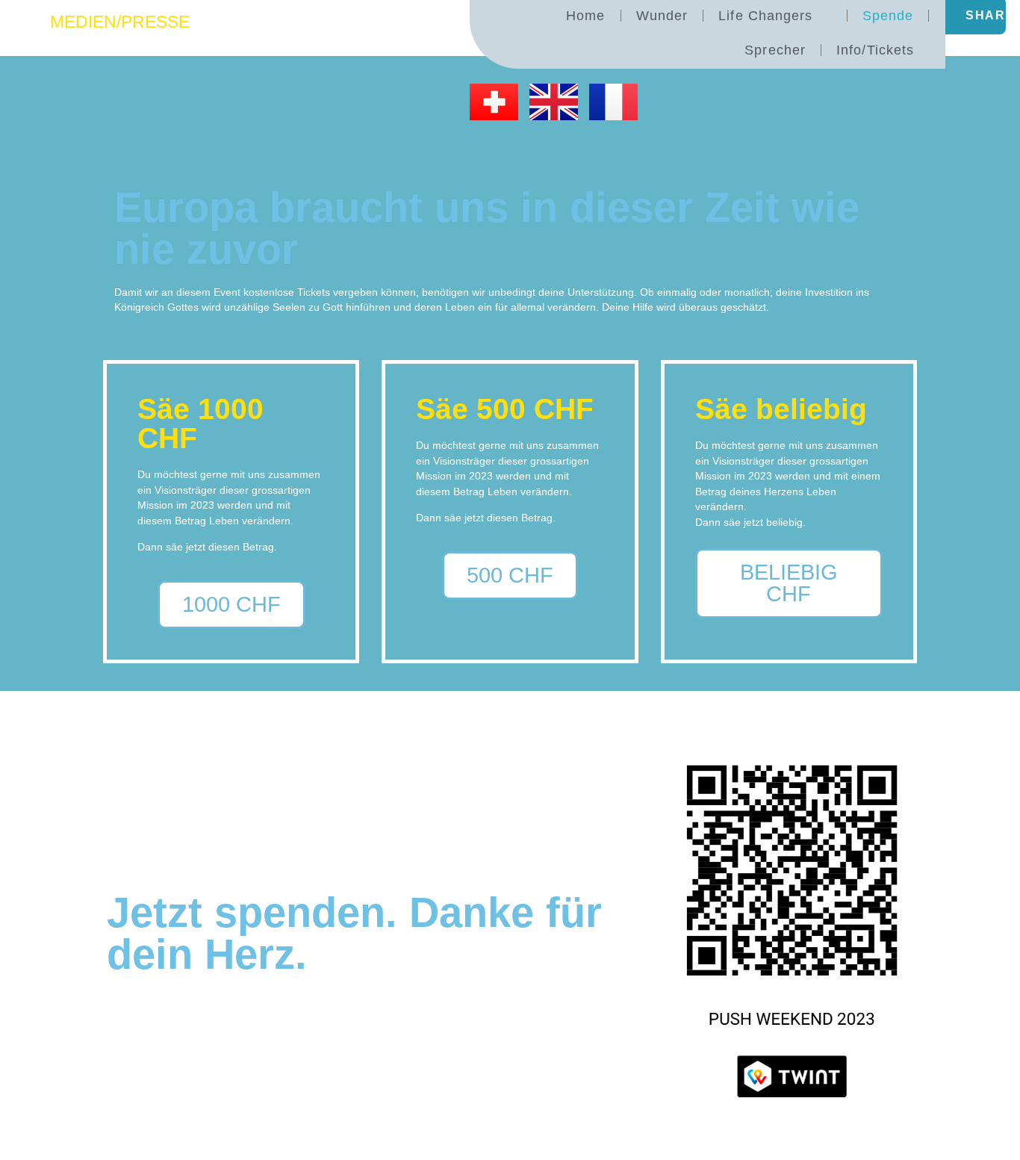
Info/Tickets (875, 50)
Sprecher (775, 50)
